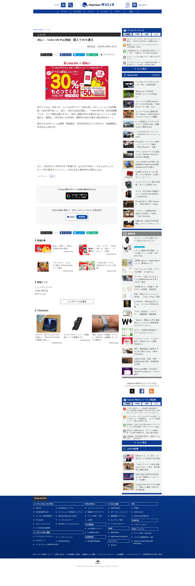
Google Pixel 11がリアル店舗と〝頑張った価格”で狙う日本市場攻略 (147, 487)
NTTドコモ (40, 294)
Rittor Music (90, 504)
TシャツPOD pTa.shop (142, 533)
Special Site (132, 75)
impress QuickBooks (141, 516)
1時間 (127, 34)
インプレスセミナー (65, 520)
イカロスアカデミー (118, 524)
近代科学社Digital (94, 541)
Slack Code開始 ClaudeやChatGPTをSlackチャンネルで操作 (146, 371)
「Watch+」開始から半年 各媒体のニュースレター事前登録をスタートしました (146, 322)
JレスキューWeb (117, 520)
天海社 (136, 508)
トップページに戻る (76, 301)
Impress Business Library (67, 516)
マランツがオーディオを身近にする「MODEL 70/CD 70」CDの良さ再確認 (147, 154)
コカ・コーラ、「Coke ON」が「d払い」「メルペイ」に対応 (106, 248)
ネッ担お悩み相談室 (43, 528)
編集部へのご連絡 (89, 554)
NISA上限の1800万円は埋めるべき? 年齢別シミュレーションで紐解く (147, 477)
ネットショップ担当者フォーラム (70, 512)
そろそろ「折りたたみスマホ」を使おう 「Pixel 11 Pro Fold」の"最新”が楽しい (48, 337)
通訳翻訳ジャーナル (118, 516)
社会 (131, 11)
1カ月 (156, 34)
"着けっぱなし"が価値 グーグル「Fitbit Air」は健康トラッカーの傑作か (104, 337)
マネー (117, 11)
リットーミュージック (95, 508)
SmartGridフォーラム (66, 508)
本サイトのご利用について (42, 554)
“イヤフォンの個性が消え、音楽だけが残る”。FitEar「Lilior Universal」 (146, 213)
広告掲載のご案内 (73, 554)
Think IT (39, 508)
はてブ (81, 55)
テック (64, 11)
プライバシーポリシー (106, 554)
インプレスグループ (133, 554)
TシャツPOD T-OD (95, 516)
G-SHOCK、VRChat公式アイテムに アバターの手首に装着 (146, 304)
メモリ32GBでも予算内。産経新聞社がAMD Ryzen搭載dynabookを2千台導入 (147, 164)
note (94, 55)
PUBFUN (135, 520)
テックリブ (113, 541)
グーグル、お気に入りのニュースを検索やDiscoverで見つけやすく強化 (146, 279)
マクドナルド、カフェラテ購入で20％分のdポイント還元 (63, 265)
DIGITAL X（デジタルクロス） (69, 524)
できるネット (40, 540)
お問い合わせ (59, 554)
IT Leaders (40, 520)
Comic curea (138, 512)
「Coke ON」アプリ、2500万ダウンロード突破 (106, 265)
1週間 (146, 34)
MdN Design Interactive (119, 536)
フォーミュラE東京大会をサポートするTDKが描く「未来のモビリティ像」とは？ (147, 104)
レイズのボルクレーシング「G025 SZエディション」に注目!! (147, 134)
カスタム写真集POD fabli (143, 537)
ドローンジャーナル (43, 524)
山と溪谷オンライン (95, 528)
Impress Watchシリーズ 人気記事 (141, 400)
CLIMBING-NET (93, 532)
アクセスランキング (135, 30)
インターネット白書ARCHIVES (47, 544)
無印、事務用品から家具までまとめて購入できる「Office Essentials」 (146, 351)
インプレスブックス (65, 537)
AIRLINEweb (115, 508)
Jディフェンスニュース (119, 512)
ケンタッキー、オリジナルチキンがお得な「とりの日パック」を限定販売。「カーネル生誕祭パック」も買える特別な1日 (143, 418)
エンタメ (104, 11)
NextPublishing (63, 541)
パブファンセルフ (140, 524)
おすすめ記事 (132, 449)
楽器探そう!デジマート (96, 512)
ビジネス (77, 11)
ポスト (48, 55)
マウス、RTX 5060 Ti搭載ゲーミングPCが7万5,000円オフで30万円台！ (147, 194)
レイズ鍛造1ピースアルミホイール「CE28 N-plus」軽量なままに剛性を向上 (147, 124)
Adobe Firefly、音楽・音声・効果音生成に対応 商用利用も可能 (146, 361)
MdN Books (115, 532)
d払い (52, 176)
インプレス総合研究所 (44, 516)
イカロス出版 (113, 504)
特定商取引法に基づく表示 (152, 554)
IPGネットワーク (138, 529)
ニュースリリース (43, 287)
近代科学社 (90, 537)
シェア (67, 55)
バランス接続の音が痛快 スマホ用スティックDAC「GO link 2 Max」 (146, 253)
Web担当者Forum (42, 512)
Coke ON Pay (41, 291)
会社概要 (120, 554)
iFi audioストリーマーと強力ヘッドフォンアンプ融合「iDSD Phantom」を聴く (147, 144)
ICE (133, 504)
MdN (110, 528)
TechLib (113, 545)
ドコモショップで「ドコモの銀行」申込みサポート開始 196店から (146, 341)
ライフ (91, 11)
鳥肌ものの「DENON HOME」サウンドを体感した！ (146, 94)
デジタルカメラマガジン (44, 536)
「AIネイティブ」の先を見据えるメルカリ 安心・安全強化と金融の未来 (147, 467)
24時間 (137, 34)
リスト (56, 55)
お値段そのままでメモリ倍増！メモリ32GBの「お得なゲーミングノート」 (147, 174)
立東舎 (90, 520)
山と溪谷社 (90, 524)
